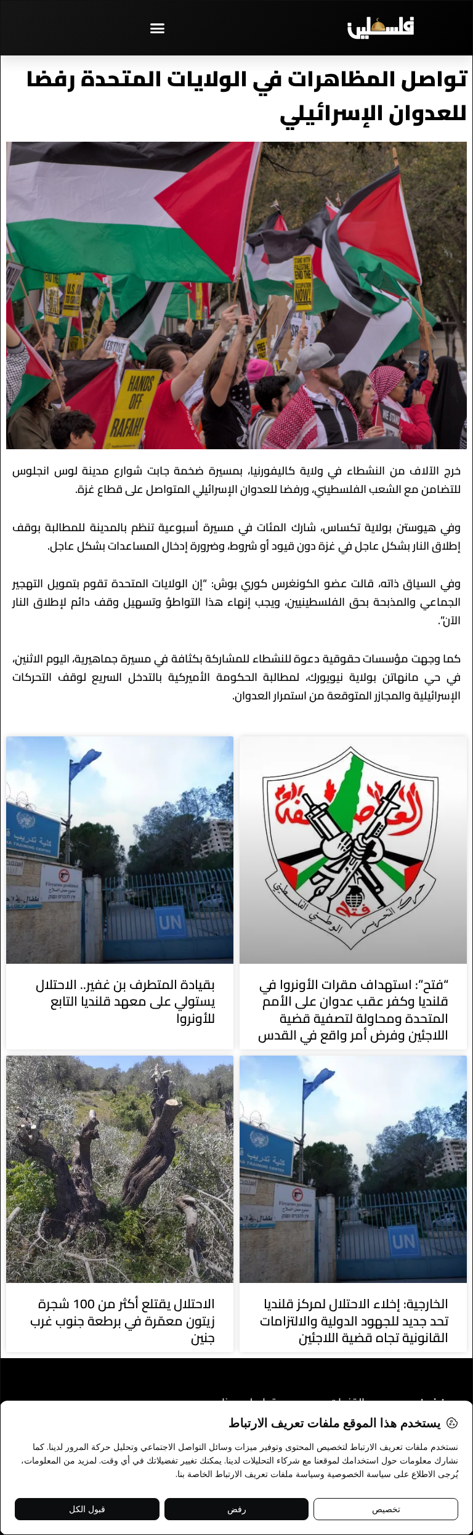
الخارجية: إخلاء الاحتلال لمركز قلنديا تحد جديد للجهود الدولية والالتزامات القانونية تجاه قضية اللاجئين (354, 1321)
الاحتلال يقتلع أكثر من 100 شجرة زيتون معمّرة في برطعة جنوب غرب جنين (122, 1321)
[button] (157, 27)
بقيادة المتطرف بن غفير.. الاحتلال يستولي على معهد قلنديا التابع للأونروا (125, 1001)
